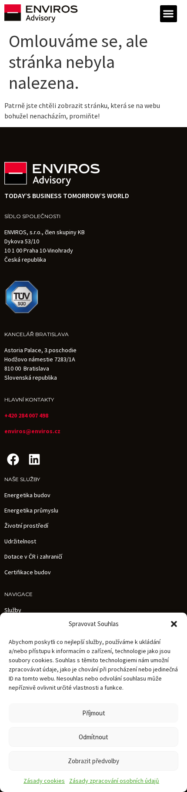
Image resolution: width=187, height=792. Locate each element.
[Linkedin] (34, 459)
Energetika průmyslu (31, 510)
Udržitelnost (20, 541)
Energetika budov (27, 495)
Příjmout (93, 713)
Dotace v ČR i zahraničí (33, 556)
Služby (12, 610)
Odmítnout (93, 737)
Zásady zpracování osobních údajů (114, 781)
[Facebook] (12, 459)
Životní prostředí (26, 525)
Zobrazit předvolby (93, 761)
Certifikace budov (27, 572)
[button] (174, 624)
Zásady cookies (44, 781)
